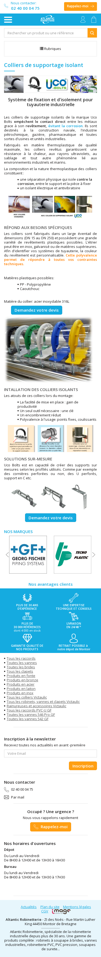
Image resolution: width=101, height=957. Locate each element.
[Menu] (8, 20)
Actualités (29, 906)
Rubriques (52, 48)
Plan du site (50, 906)
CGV (44, 911)
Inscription (82, 766)
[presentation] (7, 555)
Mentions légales (77, 906)
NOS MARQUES (18, 531)
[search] (46, 33)
